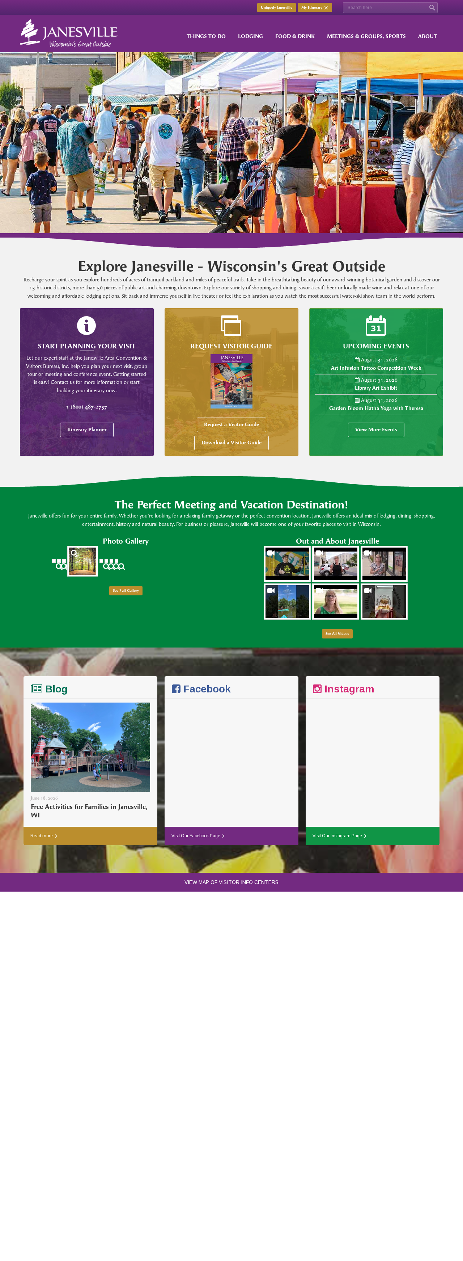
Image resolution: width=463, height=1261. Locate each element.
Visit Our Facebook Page (196, 836)
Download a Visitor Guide (231, 443)
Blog (55, 689)
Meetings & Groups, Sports (366, 36)
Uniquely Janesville (276, 7)
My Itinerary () (314, 7)
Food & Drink (295, 36)
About (427, 36)
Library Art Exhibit (376, 388)
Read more (42, 836)
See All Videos (337, 634)
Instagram (348, 689)
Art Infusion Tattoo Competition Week (376, 368)
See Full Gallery (126, 590)
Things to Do (206, 36)
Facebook (205, 689)
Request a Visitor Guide (231, 425)
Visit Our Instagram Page (338, 836)
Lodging (250, 36)
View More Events (376, 430)
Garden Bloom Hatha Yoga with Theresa (376, 408)
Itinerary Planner (86, 430)
